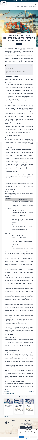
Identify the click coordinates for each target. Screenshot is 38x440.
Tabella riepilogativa (9, 69)
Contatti (14, 433)
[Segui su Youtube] (16, 0)
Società (22, 6)
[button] (36, 429)
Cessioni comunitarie (9, 68)
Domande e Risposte (11, 74)
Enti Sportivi (35, 6)
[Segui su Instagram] (14, 0)
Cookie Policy (26, 438)
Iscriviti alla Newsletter (28, 427)
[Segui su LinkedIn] (13, 0)
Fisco (15, 6)
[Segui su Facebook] (11, 0)
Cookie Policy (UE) (10, 433)
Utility (35, 4)
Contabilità (18, 6)
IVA (3, 393)
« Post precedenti (6, 416)
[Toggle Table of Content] (31, 65)
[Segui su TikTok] (17, 0)
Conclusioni (8, 72)
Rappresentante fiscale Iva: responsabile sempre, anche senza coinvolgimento (8, 406)
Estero (8, 409)
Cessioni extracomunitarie (10, 67)
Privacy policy (29, 438)
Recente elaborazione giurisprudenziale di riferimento (15, 71)
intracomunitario (7, 393)
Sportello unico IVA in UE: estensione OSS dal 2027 (18, 406)
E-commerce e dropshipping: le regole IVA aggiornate (29, 406)
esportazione (12, 393)
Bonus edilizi (30, 6)
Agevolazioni (26, 6)
